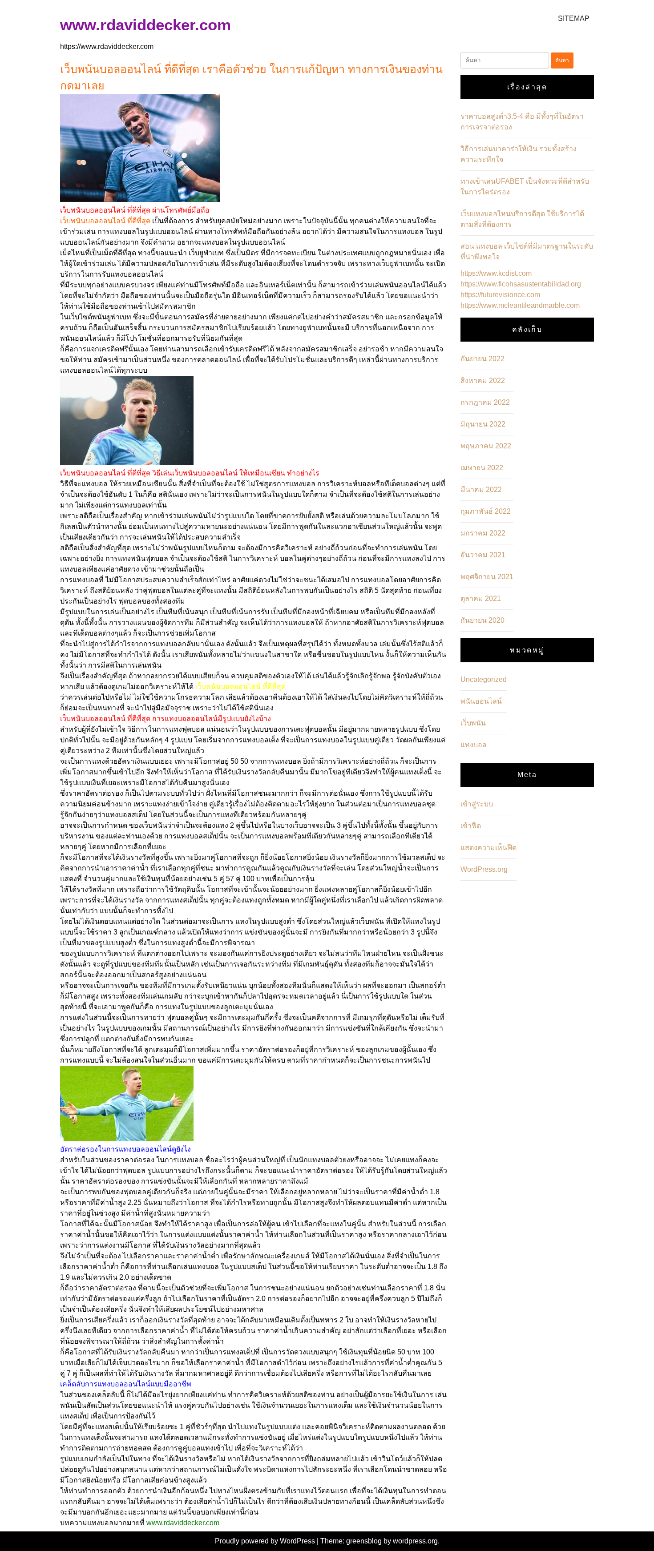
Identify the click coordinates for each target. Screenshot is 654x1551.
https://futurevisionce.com (500, 294)
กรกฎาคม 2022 (485, 402)
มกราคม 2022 (482, 533)
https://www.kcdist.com (496, 273)
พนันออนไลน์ (481, 701)
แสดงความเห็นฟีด (488, 847)
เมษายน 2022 (481, 467)
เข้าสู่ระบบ (476, 804)
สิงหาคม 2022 (482, 380)
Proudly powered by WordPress (266, 1541)
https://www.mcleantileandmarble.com (520, 305)
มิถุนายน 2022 (482, 424)
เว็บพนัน (473, 723)
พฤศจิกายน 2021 (486, 576)
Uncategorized (483, 679)
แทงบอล (473, 745)
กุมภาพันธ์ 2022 (485, 511)
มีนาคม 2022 (481, 489)
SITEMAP (573, 18)
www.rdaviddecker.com (145, 24)
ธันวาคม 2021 (482, 555)
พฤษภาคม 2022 (485, 446)
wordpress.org (415, 1541)
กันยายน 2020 (482, 620)
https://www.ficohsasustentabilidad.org (520, 284)
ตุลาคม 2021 (480, 598)
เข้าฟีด (470, 826)
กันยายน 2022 (482, 359)
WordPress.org (484, 869)
